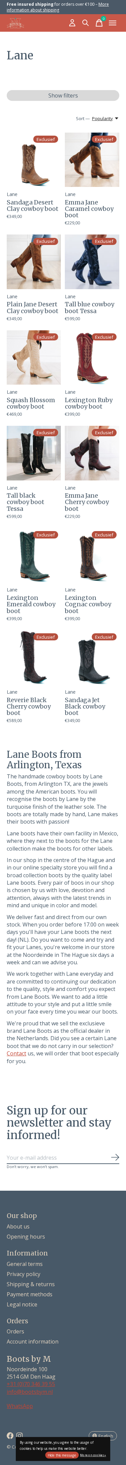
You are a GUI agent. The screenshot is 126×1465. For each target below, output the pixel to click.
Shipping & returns (31, 1284)
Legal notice (22, 1304)
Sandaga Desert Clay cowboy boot (32, 206)
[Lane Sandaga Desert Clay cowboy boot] (34, 160)
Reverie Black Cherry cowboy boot (29, 706)
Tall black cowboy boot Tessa (25, 502)
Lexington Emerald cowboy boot (31, 604)
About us (18, 1226)
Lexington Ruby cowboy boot (89, 403)
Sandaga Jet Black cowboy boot (85, 706)
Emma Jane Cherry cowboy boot (87, 502)
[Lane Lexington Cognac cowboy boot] (92, 555)
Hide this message (62, 1455)
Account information (32, 1341)
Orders (15, 1331)
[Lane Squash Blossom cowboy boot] (34, 357)
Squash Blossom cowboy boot (31, 403)
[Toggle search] (85, 23)
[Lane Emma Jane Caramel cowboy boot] (92, 160)
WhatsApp (20, 1406)
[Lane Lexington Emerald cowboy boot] (34, 555)
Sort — (83, 118)
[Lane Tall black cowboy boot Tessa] (34, 453)
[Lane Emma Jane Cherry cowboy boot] (92, 453)
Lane (12, 194)
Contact (16, 1053)
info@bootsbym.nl (30, 1391)
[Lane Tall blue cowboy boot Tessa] (92, 261)
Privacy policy (23, 1274)
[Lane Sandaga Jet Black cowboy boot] (92, 657)
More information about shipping (58, 7)
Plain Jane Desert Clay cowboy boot (32, 307)
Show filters (63, 95)
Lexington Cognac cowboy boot (88, 604)
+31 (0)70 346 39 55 (31, 1384)
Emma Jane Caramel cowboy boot (89, 209)
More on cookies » (93, 1455)
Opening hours (26, 1236)
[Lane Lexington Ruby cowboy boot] (92, 357)
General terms (25, 1264)
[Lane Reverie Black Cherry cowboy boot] (34, 657)
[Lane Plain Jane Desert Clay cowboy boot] (34, 261)
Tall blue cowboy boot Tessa (89, 307)
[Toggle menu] (112, 23)
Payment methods (29, 1294)
